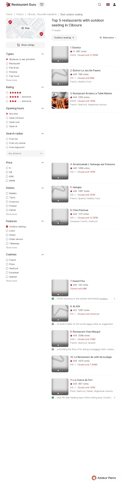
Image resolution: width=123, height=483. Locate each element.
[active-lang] (108, 4)
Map (27, 28)
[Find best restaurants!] (21, 4)
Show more (11, 80)
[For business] (42, 4)
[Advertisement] (87, 137)
